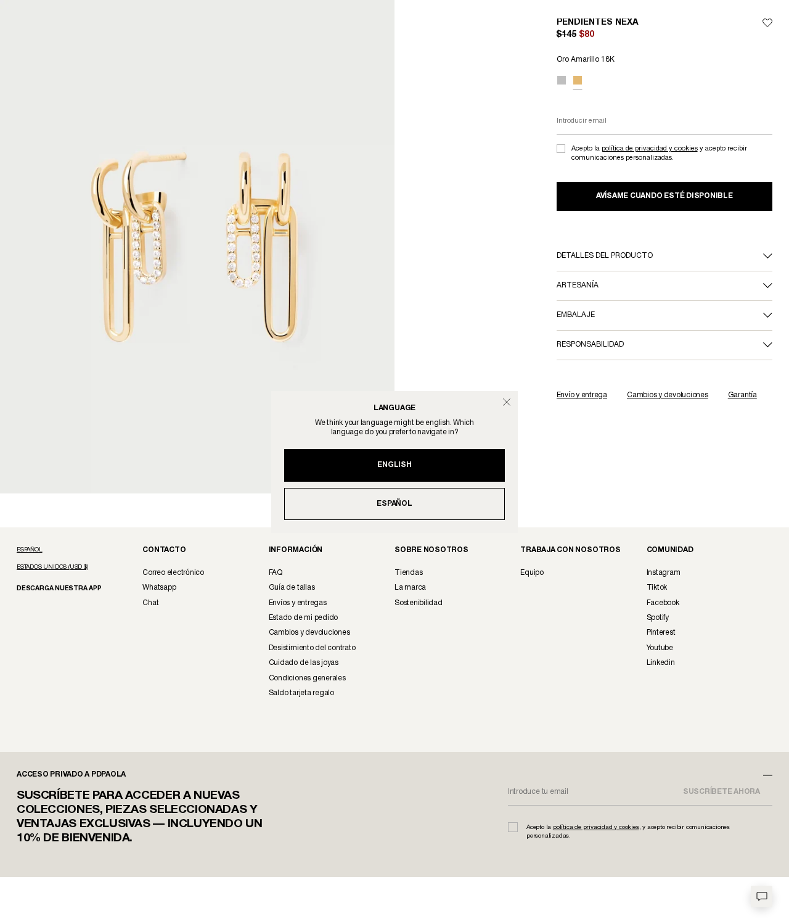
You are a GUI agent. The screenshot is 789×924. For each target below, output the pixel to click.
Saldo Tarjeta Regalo (301, 693)
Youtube (660, 648)
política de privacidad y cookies (650, 149)
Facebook (663, 603)
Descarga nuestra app (58, 589)
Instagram (664, 572)
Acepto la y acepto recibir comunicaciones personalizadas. (659, 153)
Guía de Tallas (292, 587)
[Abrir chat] (761, 896)
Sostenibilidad (418, 603)
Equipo (532, 572)
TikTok (657, 587)
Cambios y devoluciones (667, 395)
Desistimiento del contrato (312, 648)
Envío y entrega (582, 395)
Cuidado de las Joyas (303, 662)
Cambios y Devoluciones (309, 632)
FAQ (275, 572)
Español (394, 503)
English (394, 464)
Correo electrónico (173, 572)
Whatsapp (159, 587)
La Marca (410, 587)
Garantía (742, 395)
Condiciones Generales (307, 678)
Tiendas (408, 572)
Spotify (658, 617)
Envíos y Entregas (298, 603)
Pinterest (661, 632)
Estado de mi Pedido (303, 617)
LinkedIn (661, 662)
